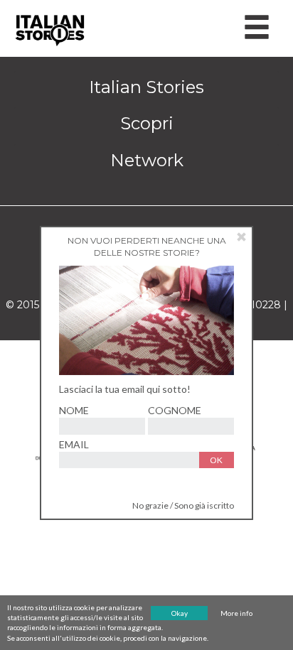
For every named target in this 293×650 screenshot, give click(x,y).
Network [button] (146, 160)
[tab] (146, 87)
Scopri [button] (147, 123)
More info (236, 613)
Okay (179, 613)
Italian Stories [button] (146, 87)
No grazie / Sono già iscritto (183, 505)
